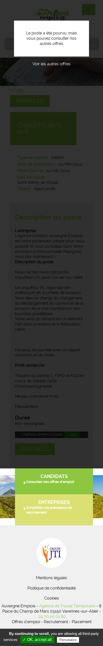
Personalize (68, 640)
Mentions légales (51, 577)
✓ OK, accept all (37, 639)
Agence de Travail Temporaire (67, 606)
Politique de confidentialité (52, 588)
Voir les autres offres (51, 64)
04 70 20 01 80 (52, 616)
